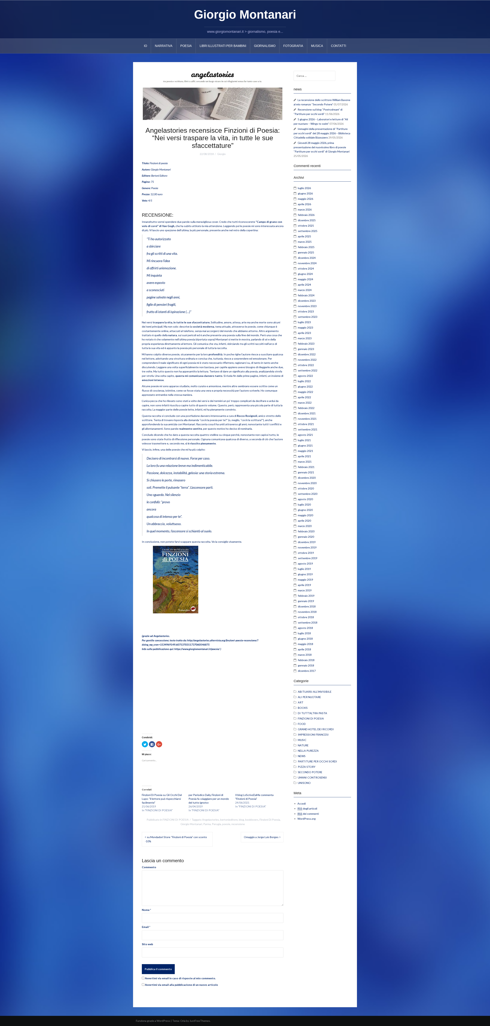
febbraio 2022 (306, 408)
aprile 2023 (304, 332)
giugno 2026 (305, 193)
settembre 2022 (307, 370)
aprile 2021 (304, 456)
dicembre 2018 (307, 606)
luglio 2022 (304, 381)
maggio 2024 (305, 279)
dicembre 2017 (307, 670)
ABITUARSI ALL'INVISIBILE (315, 691)
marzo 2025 (305, 241)
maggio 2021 (305, 450)
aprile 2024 (304, 284)
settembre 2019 (307, 558)
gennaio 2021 (306, 472)
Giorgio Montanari (245, 14)
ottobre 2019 (306, 552)
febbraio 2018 (306, 660)
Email (146, 926)
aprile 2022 (304, 397)
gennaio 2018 (306, 665)
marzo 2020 (305, 526)
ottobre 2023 (306, 311)
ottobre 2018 (306, 617)
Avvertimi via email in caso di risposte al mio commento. (180, 978)
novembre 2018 (307, 611)
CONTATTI (338, 46)
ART (300, 702)
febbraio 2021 (306, 467)
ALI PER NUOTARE (309, 697)
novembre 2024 (307, 263)
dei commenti (308, 813)
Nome (146, 909)
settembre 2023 (307, 316)
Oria (182, 1020)
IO (145, 46)
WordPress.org (306, 818)
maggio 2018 (305, 644)
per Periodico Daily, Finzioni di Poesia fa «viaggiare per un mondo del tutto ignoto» (209, 798)
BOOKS (303, 707)
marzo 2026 (305, 209)
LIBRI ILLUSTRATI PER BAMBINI (223, 46)
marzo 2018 (305, 654)
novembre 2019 (307, 547)
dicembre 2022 (307, 354)
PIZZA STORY (306, 766)
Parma (207, 824)
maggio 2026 (305, 198)
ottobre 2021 (306, 424)
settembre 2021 (307, 429)
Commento (149, 867)
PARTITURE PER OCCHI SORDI (317, 761)
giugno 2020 (305, 509)
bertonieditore (229, 819)
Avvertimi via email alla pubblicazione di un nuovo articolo (181, 984)
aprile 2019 (304, 585)
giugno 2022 (305, 386)
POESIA (186, 46)
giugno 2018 (305, 638)
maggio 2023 (305, 327)
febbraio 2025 (306, 247)
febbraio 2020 (306, 531)
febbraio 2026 (306, 214)
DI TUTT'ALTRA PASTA (312, 713)
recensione (238, 824)
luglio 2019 (304, 568)
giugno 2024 (305, 273)
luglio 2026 (304, 188)
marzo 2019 (305, 590)
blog (241, 819)
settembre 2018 (307, 622)
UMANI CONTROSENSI (312, 777)
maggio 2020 (305, 515)
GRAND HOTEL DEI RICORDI (316, 729)
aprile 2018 (304, 649)
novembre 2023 (307, 306)
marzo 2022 (305, 402)
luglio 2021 (304, 440)
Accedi (301, 803)
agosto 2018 (305, 627)
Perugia (216, 824)
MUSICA (317, 46)
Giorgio (221, 154)
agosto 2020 (305, 499)
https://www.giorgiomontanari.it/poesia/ (197, 649)
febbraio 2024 (306, 295)
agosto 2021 (305, 434)
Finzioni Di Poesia (270, 819)
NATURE (303, 745)
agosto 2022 (305, 375)
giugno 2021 (305, 445)
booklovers (251, 819)
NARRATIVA (163, 46)
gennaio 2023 (306, 349)
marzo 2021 (305, 461)
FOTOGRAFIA (293, 46)
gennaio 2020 (306, 536)
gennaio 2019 (306, 601)
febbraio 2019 (306, 595)
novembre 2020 (307, 483)
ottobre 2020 (306, 488)
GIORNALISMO (264, 46)
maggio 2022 (305, 391)
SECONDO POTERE (310, 772)
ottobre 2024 (306, 268)
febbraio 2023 (306, 343)
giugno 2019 (305, 574)
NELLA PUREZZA (308, 750)
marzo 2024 (305, 290)
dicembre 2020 (307, 477)
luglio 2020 (304, 504)
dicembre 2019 (307, 542)
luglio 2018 (304, 633)
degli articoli (307, 808)
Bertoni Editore (159, 175)
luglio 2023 (304, 322)
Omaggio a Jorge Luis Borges (261, 837)
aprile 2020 (304, 520)
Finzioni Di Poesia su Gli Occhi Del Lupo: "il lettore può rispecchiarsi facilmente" (162, 798)
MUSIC (302, 740)
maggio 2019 (305, 579)
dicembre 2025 (307, 220)
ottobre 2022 (306, 365)
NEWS (301, 756)
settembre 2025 (307, 231)
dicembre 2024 (307, 257)
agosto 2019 (305, 563)
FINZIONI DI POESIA (176, 819)
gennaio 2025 (306, 252)
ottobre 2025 (306, 225)
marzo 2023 (305, 338)
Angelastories (210, 819)
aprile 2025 (304, 236)
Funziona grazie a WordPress (153, 1020)
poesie (226, 824)
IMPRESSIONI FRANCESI (313, 734)
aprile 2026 (304, 204)
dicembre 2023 (307, 300)
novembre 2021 (307, 418)
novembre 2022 (307, 359)
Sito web (147, 944)
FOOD (302, 723)
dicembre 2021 (307, 413)
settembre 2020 (307, 493)
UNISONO (304, 782)
